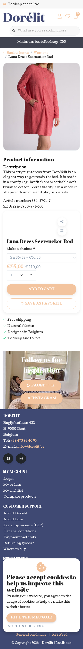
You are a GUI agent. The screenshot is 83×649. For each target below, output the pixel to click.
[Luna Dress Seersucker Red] (41, 106)
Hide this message (31, 617)
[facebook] (8, 458)
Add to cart (41, 289)
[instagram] (21, 458)
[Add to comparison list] (62, 231)
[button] (62, 221)
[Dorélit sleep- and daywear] (24, 17)
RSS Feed (59, 634)
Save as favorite (43, 303)
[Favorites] (68, 17)
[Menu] (4, 30)
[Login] (60, 17)
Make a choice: (21, 249)
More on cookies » (26, 626)
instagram (43, 398)
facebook (43, 385)
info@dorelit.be (30, 447)
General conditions (31, 634)
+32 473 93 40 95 (24, 441)
